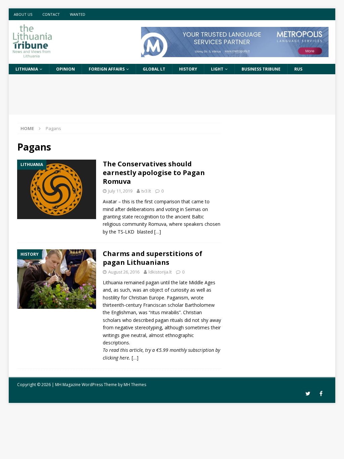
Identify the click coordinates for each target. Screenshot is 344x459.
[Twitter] (308, 394)
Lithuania (26, 69)
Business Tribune (261, 69)
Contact (51, 14)
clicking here (116, 357)
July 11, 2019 (120, 191)
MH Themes (135, 384)
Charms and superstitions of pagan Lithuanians (152, 258)
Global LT (154, 69)
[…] (157, 231)
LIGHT (217, 69)
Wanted (77, 14)
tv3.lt (146, 191)
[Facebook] (321, 394)
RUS (298, 69)
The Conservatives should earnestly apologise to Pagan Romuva (154, 172)
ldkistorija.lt (160, 272)
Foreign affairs (107, 69)
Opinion (65, 69)
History (188, 69)
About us (23, 14)
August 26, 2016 (123, 272)
